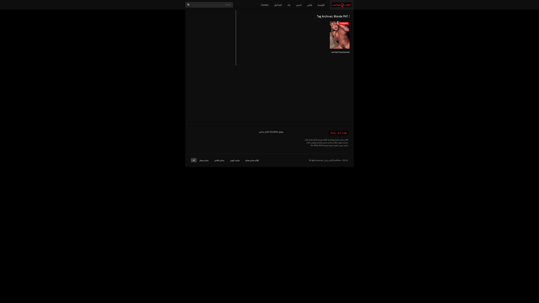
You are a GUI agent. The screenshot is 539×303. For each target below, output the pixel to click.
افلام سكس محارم (252, 160)
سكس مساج (204, 160)
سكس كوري (235, 160)
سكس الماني (219, 160)
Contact (265, 5)
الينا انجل (278, 5)
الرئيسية (321, 5)
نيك (288, 5)
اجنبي (299, 5)
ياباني (309, 5)
